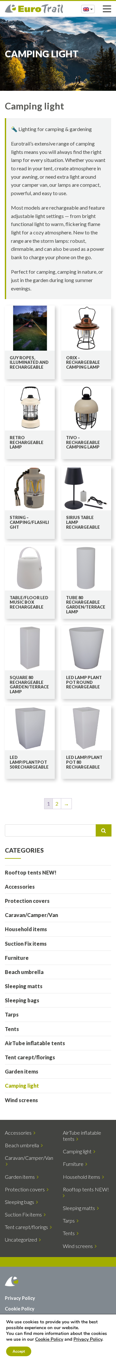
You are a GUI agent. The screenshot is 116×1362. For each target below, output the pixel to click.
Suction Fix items (26, 944)
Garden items (21, 1071)
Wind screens (21, 1100)
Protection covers (27, 901)
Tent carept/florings (30, 1057)
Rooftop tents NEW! (30, 872)
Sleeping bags (22, 1000)
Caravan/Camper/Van (31, 915)
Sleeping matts (24, 986)
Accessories (20, 887)
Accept (19, 1351)
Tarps (12, 1014)
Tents (12, 1029)
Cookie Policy (19, 1308)
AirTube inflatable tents (35, 1043)
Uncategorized (22, 1239)
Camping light (22, 1086)
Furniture (17, 958)
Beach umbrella (24, 972)
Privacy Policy (20, 1298)
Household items (26, 929)
